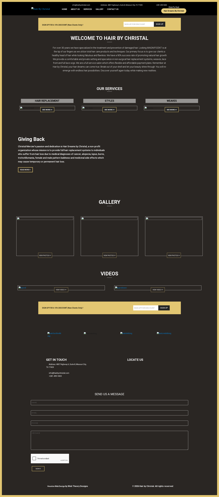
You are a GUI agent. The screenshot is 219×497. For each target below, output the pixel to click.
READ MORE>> (25, 170)
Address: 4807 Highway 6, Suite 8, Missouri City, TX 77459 (121, 5)
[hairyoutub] (164, 333)
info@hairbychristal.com (81, 5)
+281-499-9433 (161, 5)
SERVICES (88, 9)
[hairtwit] (127, 333)
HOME (64, 9)
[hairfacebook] (55, 334)
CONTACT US (112, 9)
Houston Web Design (56, 486)
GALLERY (99, 9)
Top (213, 491)
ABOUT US (75, 9)
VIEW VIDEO (60, 290)
